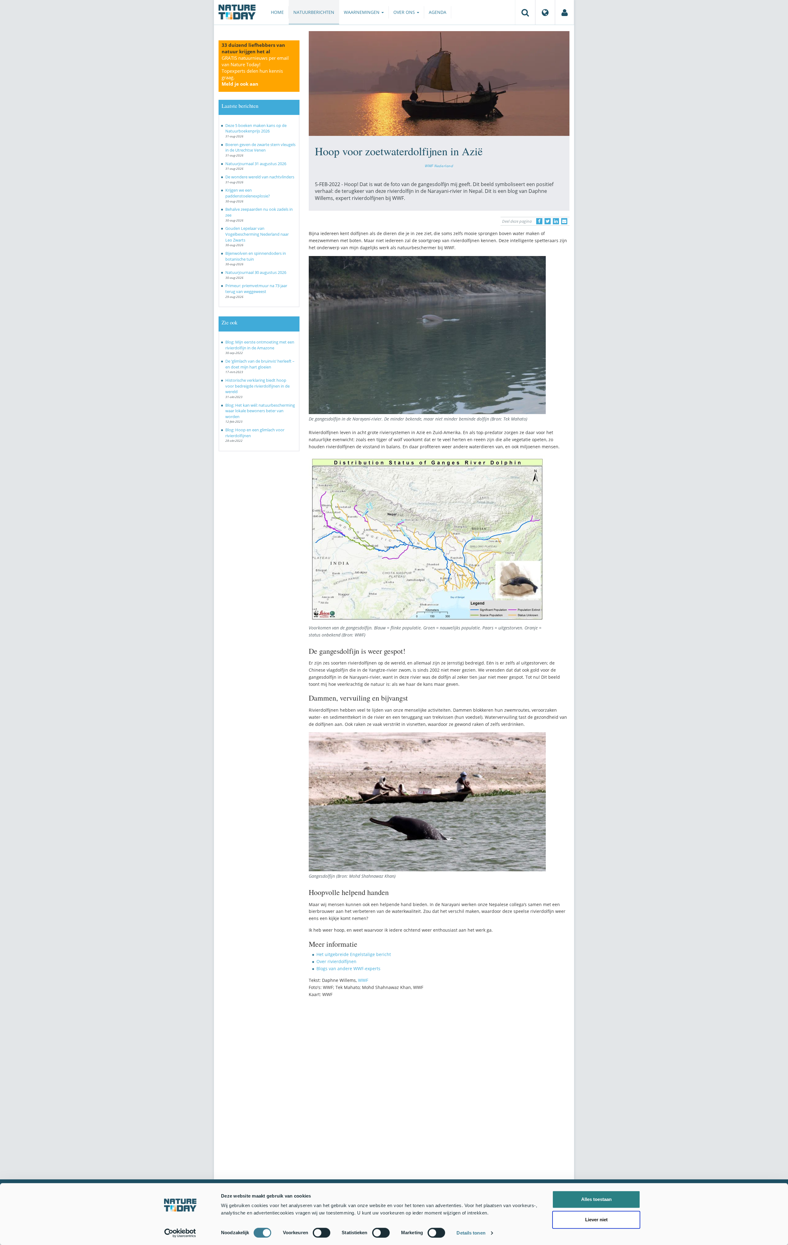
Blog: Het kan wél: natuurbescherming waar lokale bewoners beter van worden (260, 410)
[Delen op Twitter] (548, 221)
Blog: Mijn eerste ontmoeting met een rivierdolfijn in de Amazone (259, 345)
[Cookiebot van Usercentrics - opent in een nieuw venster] (180, 1233)
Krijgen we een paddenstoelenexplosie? (247, 193)
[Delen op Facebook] (539, 221)
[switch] (321, 1233)
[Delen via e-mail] (564, 221)
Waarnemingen (362, 12)
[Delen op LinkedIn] (556, 221)
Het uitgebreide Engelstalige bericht (353, 954)
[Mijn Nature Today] (564, 12)
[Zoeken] (525, 12)
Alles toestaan (596, 1199)
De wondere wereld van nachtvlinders (259, 177)
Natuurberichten (313, 12)
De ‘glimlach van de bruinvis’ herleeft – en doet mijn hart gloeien (260, 364)
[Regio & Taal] (545, 12)
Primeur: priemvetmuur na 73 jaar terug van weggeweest (256, 288)
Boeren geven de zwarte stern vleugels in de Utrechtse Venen (260, 147)
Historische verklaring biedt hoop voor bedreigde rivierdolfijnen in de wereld (257, 385)
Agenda (437, 12)
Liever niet (596, 1219)
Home (277, 12)
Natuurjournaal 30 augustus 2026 (255, 272)
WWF (363, 980)
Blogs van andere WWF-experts (348, 968)
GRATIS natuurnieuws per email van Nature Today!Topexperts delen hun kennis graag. (255, 71)
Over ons (404, 12)
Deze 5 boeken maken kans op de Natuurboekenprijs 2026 (256, 128)
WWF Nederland (439, 165)
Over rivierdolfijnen (336, 961)
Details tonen (470, 1232)
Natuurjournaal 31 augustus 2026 (255, 163)
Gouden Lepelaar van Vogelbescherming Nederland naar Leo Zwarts (257, 234)
